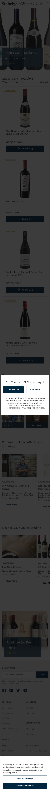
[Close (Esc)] (46, 378)
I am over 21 (13, 389)
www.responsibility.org (33, 408)
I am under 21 (36, 389)
